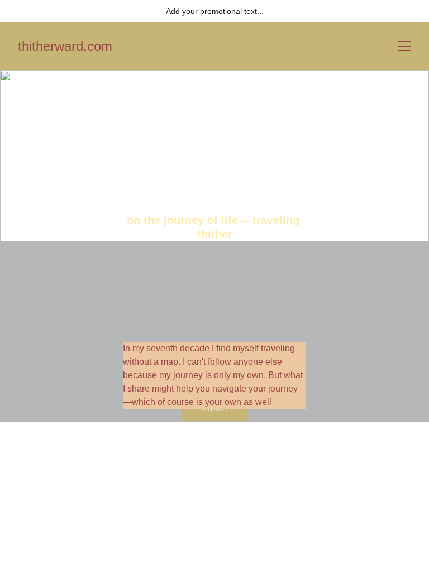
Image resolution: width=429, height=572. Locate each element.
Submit (215, 408)
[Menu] (404, 46)
